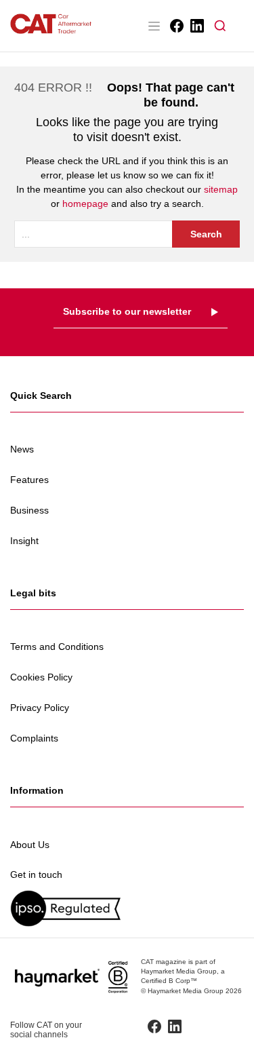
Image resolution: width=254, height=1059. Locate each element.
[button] (220, 26)
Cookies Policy (41, 677)
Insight (24, 540)
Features (29, 479)
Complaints (34, 738)
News (22, 449)
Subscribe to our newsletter (127, 311)
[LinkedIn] (196, 26)
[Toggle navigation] (154, 26)
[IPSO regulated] (127, 908)
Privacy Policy (39, 707)
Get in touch (36, 874)
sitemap (221, 189)
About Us (29, 844)
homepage (85, 203)
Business (29, 510)
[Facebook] (176, 26)
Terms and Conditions (57, 646)
